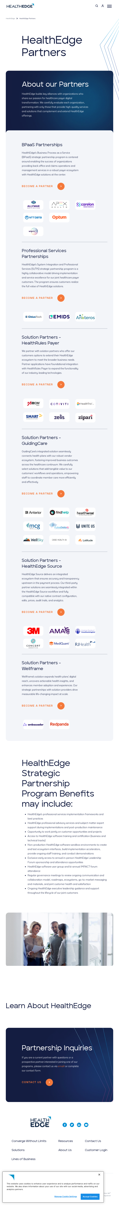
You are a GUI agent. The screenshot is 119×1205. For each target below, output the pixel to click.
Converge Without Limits (29, 1141)
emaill (61, 1066)
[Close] (99, 1174)
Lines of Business (23, 1159)
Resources (65, 1141)
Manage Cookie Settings (65, 1196)
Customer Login (96, 1150)
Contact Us (31, 1082)
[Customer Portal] (102, 6)
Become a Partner (37, 186)
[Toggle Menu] (109, 6)
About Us (65, 1150)
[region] (53, 1187)
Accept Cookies (90, 1196)
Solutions (18, 1150)
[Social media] (65, 1125)
